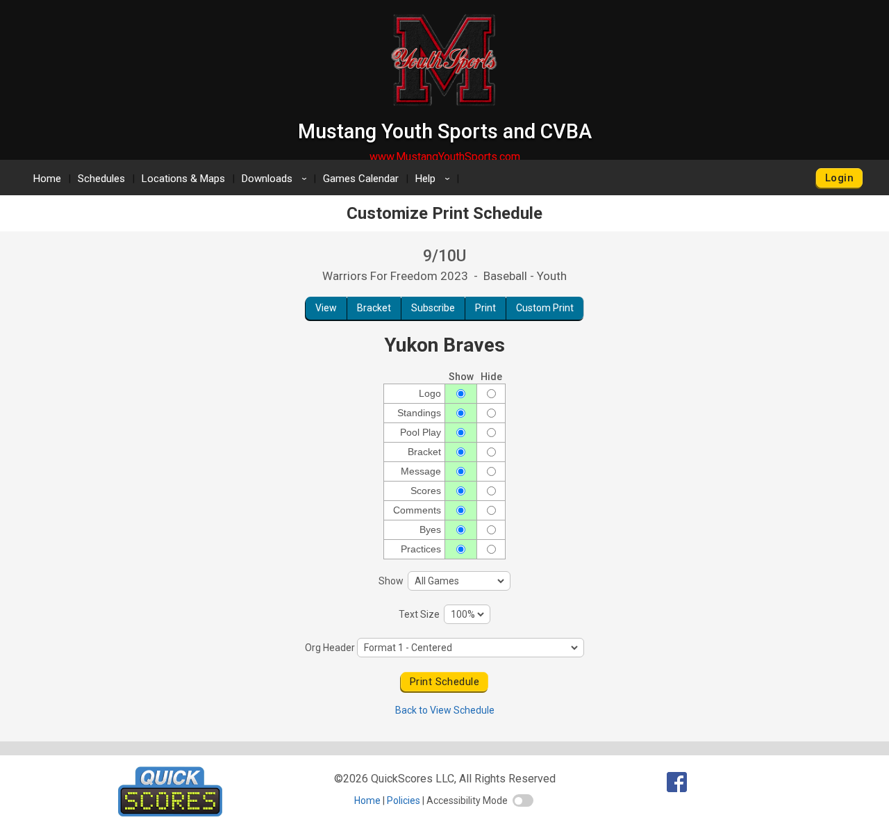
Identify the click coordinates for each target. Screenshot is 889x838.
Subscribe (433, 307)
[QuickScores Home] (170, 812)
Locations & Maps (183, 178)
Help (434, 178)
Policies (403, 800)
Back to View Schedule (445, 710)
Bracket (374, 307)
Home (47, 178)
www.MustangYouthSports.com (444, 156)
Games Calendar (361, 178)
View (326, 307)
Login (839, 178)
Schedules (101, 178)
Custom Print (545, 307)
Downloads (276, 178)
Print (485, 307)
